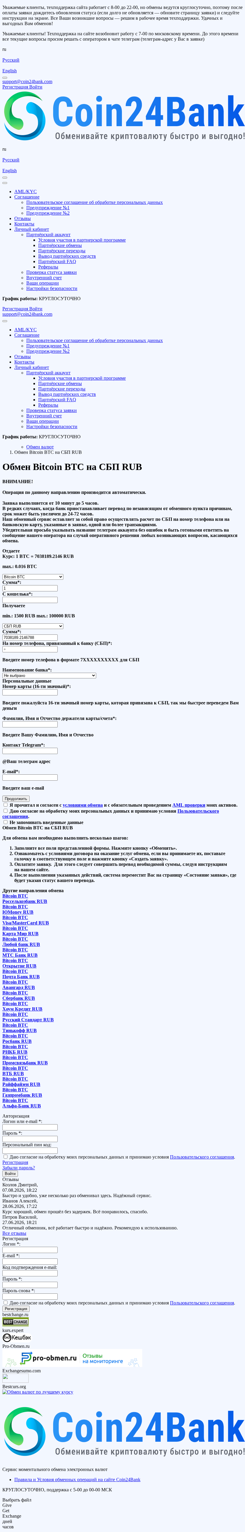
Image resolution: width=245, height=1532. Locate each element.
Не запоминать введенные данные (45, 822)
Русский (10, 59)
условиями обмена (83, 805)
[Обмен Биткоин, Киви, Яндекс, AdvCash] (17, 1340)
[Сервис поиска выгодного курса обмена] (15, 1381)
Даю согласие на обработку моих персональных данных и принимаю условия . (121, 1156)
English (9, 70)
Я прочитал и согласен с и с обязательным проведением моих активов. (123, 805)
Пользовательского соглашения (202, 1156)
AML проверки (188, 805)
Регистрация (15, 1162)
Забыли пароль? (18, 1167)
